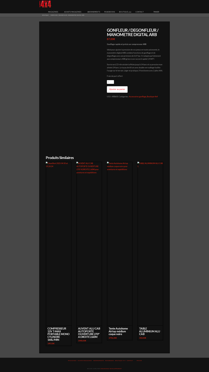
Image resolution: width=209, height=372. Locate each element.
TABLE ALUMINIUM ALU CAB (149, 331)
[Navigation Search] (166, 10)
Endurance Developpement (111, 368)
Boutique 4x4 (152, 97)
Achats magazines (85, 360)
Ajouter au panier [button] (59, 322)
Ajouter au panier (117, 89)
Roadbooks (109, 360)
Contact (130, 360)
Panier (139, 360)
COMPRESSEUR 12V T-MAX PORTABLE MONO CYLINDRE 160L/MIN (58, 334)
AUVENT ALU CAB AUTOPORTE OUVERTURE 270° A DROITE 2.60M (89, 333)
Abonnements (98, 360)
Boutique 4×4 (120, 360)
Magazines (72, 360)
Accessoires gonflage (137, 97)
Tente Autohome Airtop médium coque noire (118, 331)
